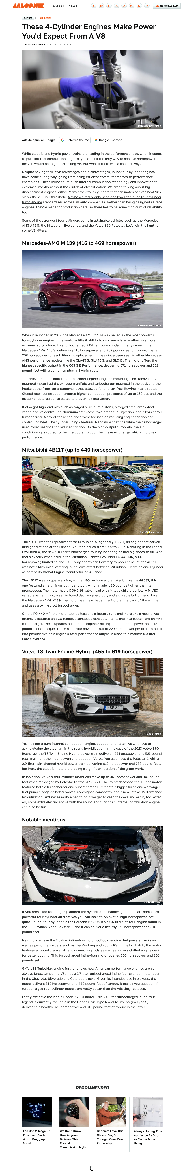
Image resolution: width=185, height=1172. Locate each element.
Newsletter (169, 6)
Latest (58, 5)
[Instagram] (131, 5)
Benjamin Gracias (35, 44)
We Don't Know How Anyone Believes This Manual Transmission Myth (73, 1139)
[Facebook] (93, 5)
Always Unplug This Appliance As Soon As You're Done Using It (148, 1137)
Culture (28, 18)
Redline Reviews (152, 902)
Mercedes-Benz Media (149, 126)
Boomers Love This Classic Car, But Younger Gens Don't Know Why (111, 1137)
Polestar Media (153, 734)
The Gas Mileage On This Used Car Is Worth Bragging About (36, 1137)
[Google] (139, 5)
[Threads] (124, 5)
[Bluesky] (101, 5)
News (73, 5)
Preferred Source (77, 140)
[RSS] (147, 5)
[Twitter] (116, 5)
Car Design (45, 18)
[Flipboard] (109, 5)
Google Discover (110, 140)
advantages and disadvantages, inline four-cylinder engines (108, 172)
